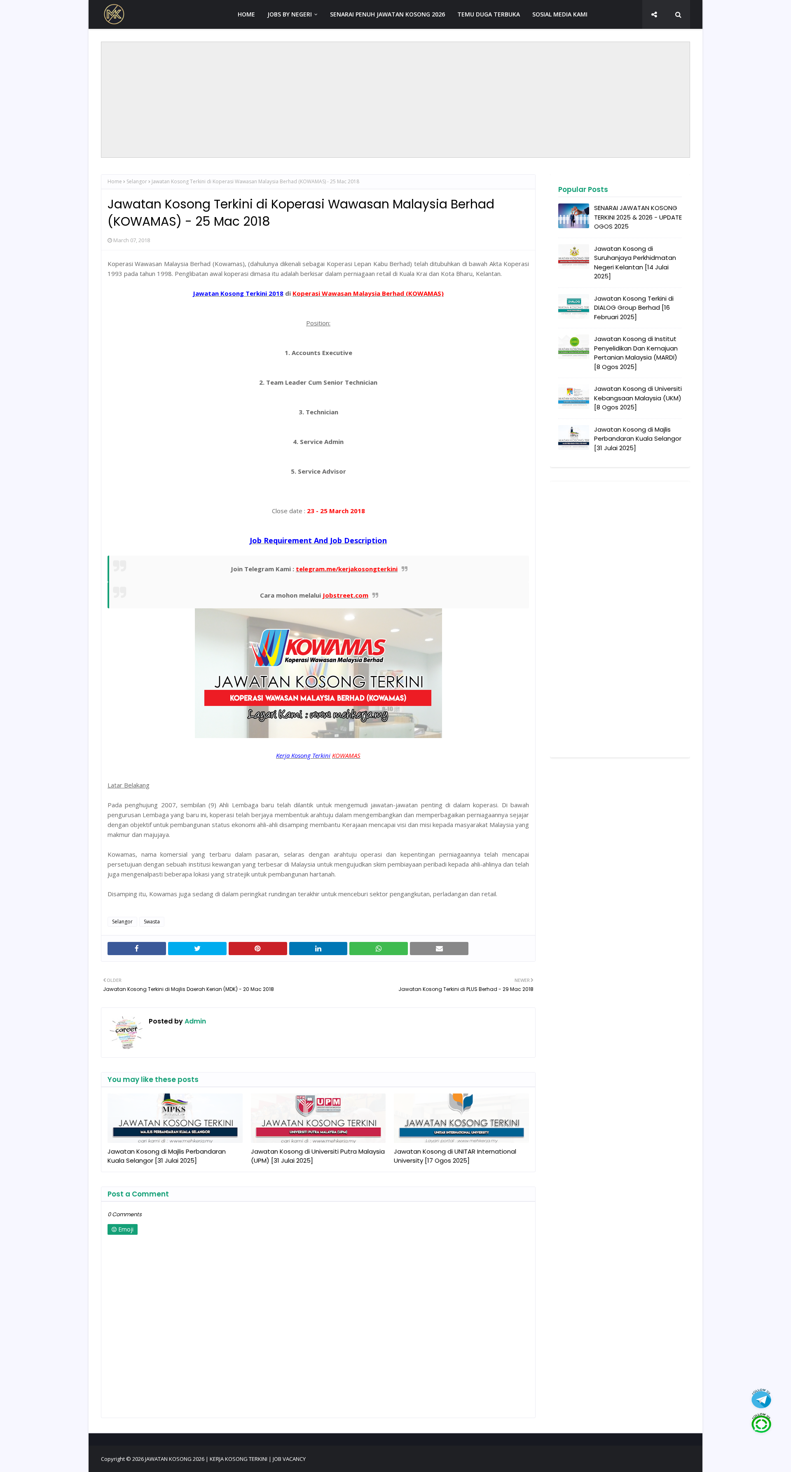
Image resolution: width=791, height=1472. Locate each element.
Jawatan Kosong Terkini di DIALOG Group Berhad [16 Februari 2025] (634, 307)
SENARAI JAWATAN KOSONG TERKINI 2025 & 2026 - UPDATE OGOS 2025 (638, 217)
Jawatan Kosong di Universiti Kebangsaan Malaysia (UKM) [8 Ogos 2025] (638, 397)
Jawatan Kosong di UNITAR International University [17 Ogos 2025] (455, 1156)
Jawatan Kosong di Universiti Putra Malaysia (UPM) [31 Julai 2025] (318, 1156)
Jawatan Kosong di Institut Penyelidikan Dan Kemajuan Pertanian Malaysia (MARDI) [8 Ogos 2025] (636, 352)
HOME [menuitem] (246, 14)
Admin (194, 1021)
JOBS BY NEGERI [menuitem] (289, 14)
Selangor (136, 181)
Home (115, 181)
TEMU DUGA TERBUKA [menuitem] (488, 14)
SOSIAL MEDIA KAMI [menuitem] (559, 14)
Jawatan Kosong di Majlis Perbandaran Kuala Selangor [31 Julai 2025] (167, 1156)
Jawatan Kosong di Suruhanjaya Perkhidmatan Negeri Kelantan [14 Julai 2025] (635, 262)
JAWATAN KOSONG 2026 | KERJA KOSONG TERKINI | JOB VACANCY (225, 1459)
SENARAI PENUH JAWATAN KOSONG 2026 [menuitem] (387, 14)
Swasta (152, 921)
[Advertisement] (395, 99)
